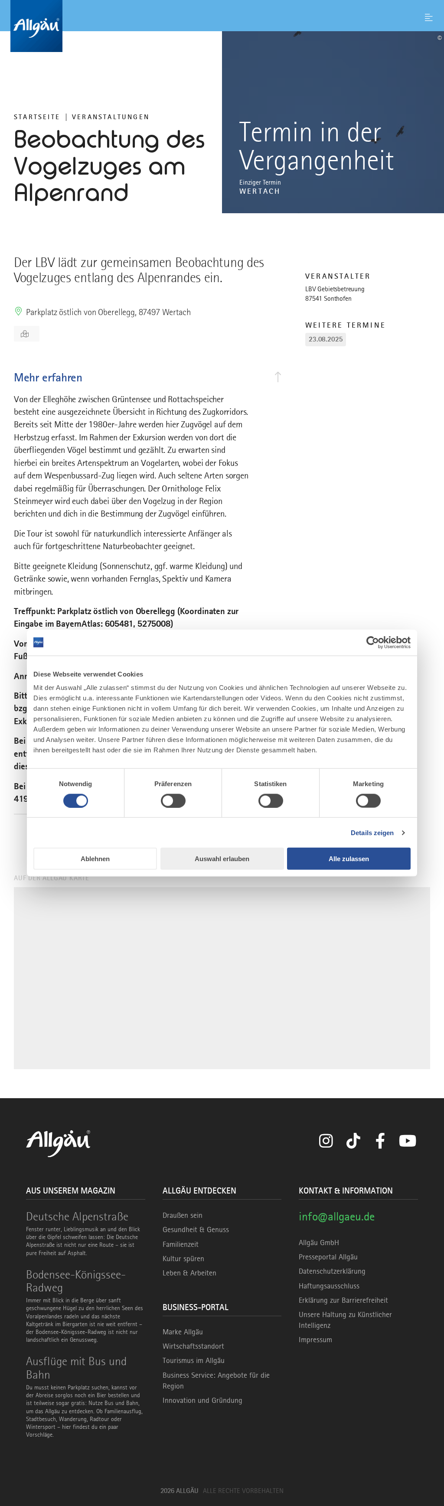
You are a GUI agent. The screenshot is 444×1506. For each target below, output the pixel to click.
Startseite (37, 117)
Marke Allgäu (183, 1331)
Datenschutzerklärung (332, 1271)
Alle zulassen (349, 858)
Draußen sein (182, 1215)
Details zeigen (372, 832)
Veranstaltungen (111, 117)
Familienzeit (181, 1244)
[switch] (173, 800)
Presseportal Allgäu (328, 1256)
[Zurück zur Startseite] (222, 26)
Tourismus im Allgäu (194, 1360)
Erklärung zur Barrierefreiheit (343, 1300)
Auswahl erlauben (222, 858)
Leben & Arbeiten (189, 1273)
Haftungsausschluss (329, 1286)
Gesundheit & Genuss (196, 1229)
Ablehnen (95, 858)
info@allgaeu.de (337, 1216)
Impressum (315, 1339)
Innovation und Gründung (202, 1400)
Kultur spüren (183, 1258)
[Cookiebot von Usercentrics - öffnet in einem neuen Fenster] (373, 642)
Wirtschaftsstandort (193, 1346)
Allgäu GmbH (319, 1242)
